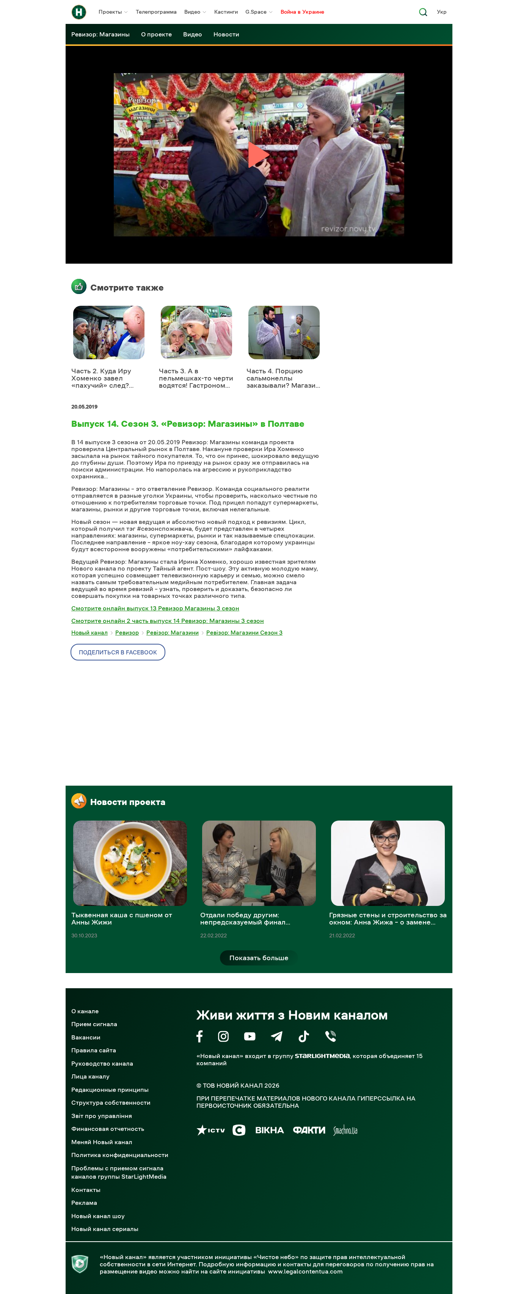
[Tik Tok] (304, 1037)
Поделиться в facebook (118, 652)
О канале (85, 1011)
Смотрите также (127, 287)
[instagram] (223, 1038)
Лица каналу (90, 1076)
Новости (226, 34)
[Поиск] (423, 14)
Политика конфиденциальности (119, 1155)
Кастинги (226, 11)
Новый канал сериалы (104, 1229)
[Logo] (78, 12)
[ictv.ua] (210, 1131)
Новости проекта (127, 802)
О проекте (156, 34)
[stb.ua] (239, 1131)
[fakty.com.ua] (309, 1131)
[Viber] (330, 1038)
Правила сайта (93, 1050)
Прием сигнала (94, 1024)
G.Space (256, 11)
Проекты (110, 11)
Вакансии (85, 1037)
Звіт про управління (101, 1116)
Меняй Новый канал (101, 1142)
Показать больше (259, 957)
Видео (192, 11)
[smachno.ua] (345, 1131)
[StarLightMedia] (322, 1056)
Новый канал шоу (98, 1216)
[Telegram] (277, 1037)
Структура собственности (111, 1102)
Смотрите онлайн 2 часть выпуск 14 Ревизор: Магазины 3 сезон (167, 621)
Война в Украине (302, 11)
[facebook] (199, 1037)
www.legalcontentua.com (305, 1271)
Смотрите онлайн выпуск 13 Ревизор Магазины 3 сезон (155, 608)
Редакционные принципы (110, 1089)
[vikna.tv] (269, 1131)
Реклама (84, 1203)
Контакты (85, 1190)
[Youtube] (250, 1037)
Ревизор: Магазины (100, 34)
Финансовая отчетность (107, 1129)
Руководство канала (102, 1063)
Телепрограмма (156, 11)
